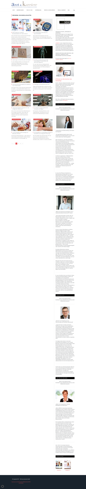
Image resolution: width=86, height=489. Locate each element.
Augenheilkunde (37, 94)
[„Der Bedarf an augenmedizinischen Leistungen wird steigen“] (43, 100)
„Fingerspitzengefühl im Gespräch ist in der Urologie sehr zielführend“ (20, 108)
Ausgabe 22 (59, 470)
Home (13, 10)
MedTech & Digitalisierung (49, 10)
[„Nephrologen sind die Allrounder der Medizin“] (21, 52)
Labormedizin (15, 19)
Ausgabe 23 (67, 470)
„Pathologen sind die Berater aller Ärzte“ (42, 84)
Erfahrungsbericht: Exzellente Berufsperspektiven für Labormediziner (20, 33)
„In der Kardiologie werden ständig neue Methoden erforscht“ (20, 133)
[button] (2, 486)
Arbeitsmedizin (15, 71)
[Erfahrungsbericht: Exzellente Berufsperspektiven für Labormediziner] (21, 25)
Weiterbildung (38, 10)
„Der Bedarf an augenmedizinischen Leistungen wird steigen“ (41, 108)
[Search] (74, 10)
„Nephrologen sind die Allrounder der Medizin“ (21, 59)
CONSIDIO (57, 43)
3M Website (65, 100)
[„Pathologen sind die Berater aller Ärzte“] (43, 77)
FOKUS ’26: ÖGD (29, 10)
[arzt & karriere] (24, 4)
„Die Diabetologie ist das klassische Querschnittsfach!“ (41, 33)
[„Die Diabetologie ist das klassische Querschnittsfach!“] (43, 25)
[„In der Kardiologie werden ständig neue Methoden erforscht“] (21, 125)
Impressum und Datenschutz (17, 481)
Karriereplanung (20, 10)
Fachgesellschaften (16, 46)
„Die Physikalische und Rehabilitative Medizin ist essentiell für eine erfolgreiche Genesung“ (43, 133)
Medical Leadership (62, 10)
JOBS (68, 10)
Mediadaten (25, 481)
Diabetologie (36, 19)
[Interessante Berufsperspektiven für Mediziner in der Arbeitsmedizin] (21, 77)
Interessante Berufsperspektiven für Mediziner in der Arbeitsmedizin (21, 85)
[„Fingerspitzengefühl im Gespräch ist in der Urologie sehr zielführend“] (21, 100)
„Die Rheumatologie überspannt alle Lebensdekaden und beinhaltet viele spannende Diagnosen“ (41, 61)
